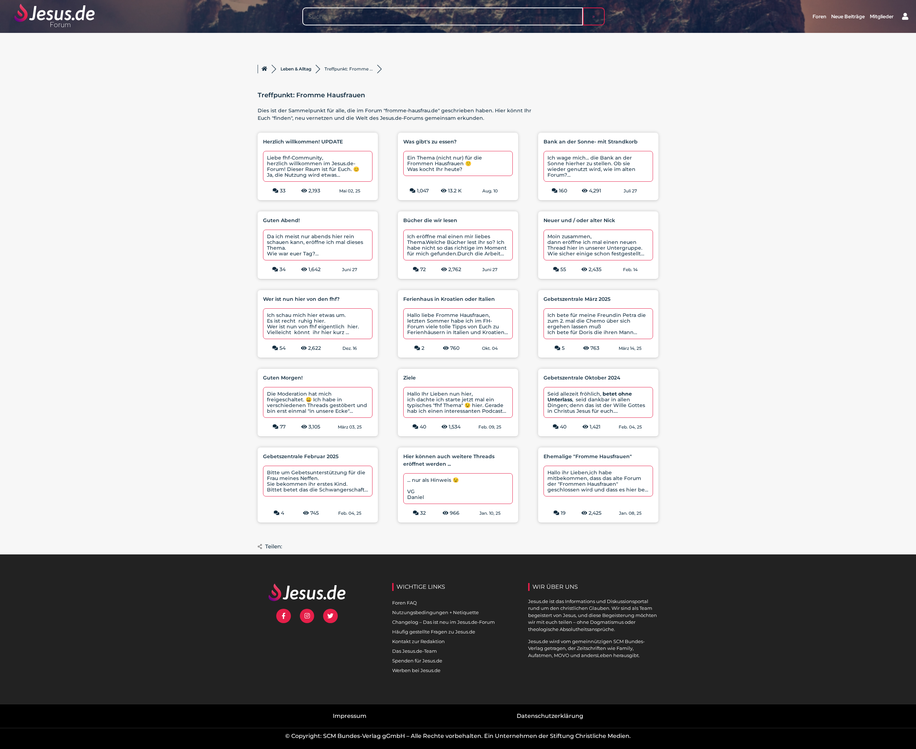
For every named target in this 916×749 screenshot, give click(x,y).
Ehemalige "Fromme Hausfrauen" (588, 456)
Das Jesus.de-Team (414, 651)
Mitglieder (881, 16)
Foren (819, 16)
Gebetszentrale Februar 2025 (300, 456)
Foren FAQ (404, 603)
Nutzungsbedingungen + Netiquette (435, 612)
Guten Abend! (281, 220)
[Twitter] (330, 616)
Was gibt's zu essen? (430, 141)
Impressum (349, 716)
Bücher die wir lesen (430, 220)
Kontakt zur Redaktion (418, 641)
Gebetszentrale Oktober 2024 (582, 377)
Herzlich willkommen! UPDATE (303, 141)
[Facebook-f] (283, 616)
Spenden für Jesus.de (417, 661)
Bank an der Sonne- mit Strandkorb (591, 141)
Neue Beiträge (848, 16)
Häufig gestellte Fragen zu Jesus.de (433, 632)
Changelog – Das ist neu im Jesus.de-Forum (443, 622)
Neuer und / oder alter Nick (579, 220)
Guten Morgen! (283, 377)
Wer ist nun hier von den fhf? (301, 299)
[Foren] (264, 69)
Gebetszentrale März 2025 (577, 299)
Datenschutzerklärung (550, 716)
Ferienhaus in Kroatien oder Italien (449, 299)
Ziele (409, 377)
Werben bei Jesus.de (416, 670)
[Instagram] (307, 616)
